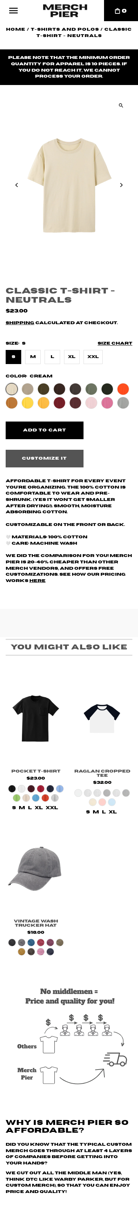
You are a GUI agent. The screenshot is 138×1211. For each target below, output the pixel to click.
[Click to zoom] (121, 105)
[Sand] (21, 951)
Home (15, 29)
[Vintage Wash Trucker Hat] (36, 868)
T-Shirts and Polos (65, 29)
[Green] (16, 797)
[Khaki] (59, 942)
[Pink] (40, 951)
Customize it (44, 458)
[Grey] (54, 797)
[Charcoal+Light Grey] (97, 793)
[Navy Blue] (50, 788)
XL (71, 357)
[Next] (121, 185)
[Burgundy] (50, 942)
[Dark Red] (31, 788)
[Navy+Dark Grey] (126, 793)
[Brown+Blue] (111, 802)
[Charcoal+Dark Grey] (106, 793)
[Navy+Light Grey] (116, 793)
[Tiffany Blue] (59, 788)
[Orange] (45, 797)
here (37, 581)
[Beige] (26, 797)
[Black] (12, 788)
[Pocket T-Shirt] (36, 718)
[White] (21, 788)
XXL (93, 357)
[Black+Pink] (102, 802)
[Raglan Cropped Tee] (102, 718)
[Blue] (35, 797)
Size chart (115, 343)
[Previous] (17, 185)
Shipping (20, 323)
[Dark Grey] (31, 951)
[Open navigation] (13, 10)
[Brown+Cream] (92, 802)
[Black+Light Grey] (87, 793)
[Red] (40, 788)
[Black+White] (78, 793)
